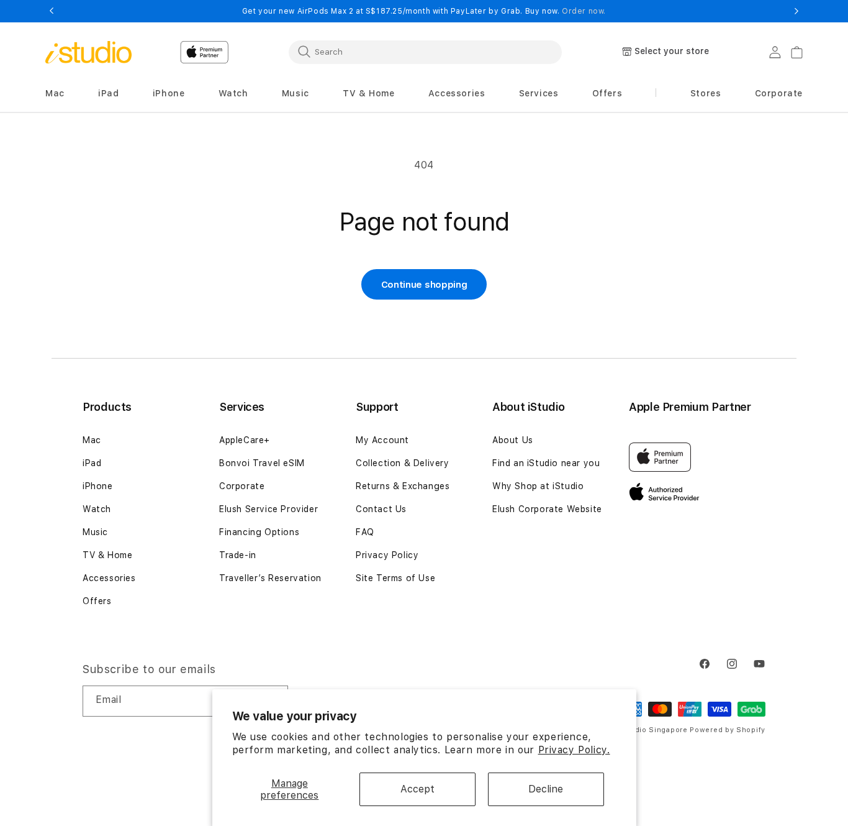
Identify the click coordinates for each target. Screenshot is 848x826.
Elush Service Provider (268, 509)
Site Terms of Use (395, 578)
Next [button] (796, 11)
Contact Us (381, 509)
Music (95, 532)
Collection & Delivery (402, 463)
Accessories (109, 578)
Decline (545, 789)
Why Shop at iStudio (538, 486)
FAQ (365, 532)
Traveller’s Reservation (270, 578)
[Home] (88, 52)
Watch (97, 509)
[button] (55, 93)
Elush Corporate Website (547, 509)
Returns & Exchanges (402, 486)
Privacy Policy (387, 555)
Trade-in (237, 555)
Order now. (584, 11)
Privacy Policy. (574, 750)
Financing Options (259, 532)
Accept (417, 789)
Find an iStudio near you (546, 463)
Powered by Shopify (727, 730)
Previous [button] (51, 11)
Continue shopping (424, 284)
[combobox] (425, 51)
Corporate (241, 486)
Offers (97, 601)
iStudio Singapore (654, 730)
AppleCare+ (244, 440)
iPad (92, 463)
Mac (92, 440)
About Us (512, 440)
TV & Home (107, 555)
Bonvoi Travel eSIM (262, 463)
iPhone (98, 486)
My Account (382, 440)
